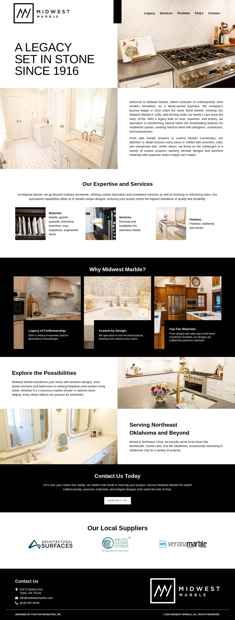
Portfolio (183, 13)
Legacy (149, 13)
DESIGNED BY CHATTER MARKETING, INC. (38, 614)
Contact (214, 13)
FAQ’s (199, 13)
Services (166, 13)
